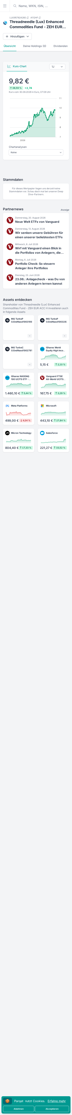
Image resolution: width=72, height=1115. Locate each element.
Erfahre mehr (57, 1101)
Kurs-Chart (19, 66)
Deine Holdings (34, 46)
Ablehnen (19, 1108)
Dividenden (61, 46)
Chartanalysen (18, 146)
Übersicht (10, 46)
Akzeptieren (52, 1108)
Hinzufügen (17, 36)
